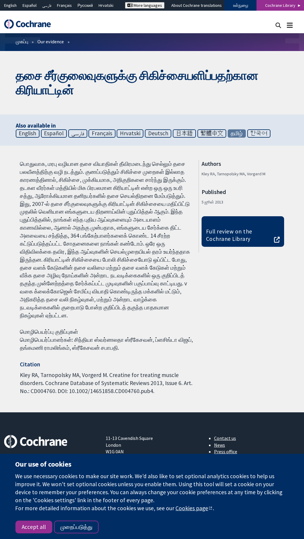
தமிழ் (237, 133)
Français (64, 5)
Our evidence (50, 41)
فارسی (46, 5)
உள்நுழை (240, 5)
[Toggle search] (278, 25)
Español (30, 5)
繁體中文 (212, 133)
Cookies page (191, 508)
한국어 (258, 133)
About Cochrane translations (196, 5)
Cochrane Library (280, 5)
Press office (225, 451)
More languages (147, 5)
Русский (85, 5)
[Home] (30, 24)
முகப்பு (22, 41)
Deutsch (158, 133)
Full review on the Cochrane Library (229, 235)
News (219, 445)
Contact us (225, 438)
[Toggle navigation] (289, 25)
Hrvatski (106, 5)
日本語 (184, 133)
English (10, 5)
